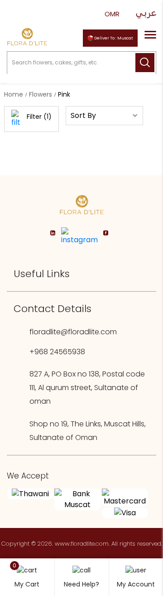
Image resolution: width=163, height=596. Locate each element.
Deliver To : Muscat (113, 38)
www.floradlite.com (82, 543)
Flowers (40, 94)
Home (13, 94)
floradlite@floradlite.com (73, 332)
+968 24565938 (57, 352)
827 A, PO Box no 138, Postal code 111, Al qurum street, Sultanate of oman (87, 387)
